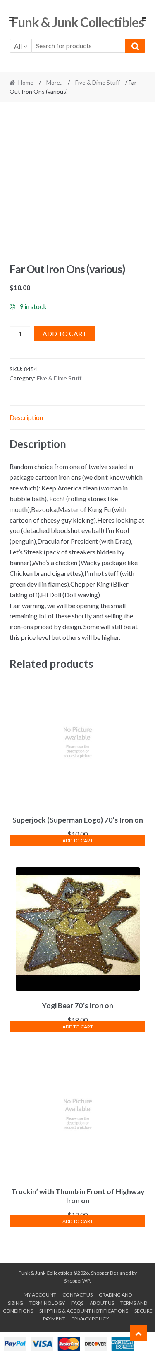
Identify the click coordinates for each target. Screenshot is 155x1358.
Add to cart (65, 333)
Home (25, 82)
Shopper (100, 1273)
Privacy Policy (90, 1319)
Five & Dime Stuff (97, 82)
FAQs (77, 1303)
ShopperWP (77, 1281)
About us (102, 1303)
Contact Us (77, 1295)
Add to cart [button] (77, 840)
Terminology (47, 1303)
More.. (54, 82)
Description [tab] (26, 417)
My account (40, 1295)
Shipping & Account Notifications (83, 1311)
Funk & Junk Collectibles (77, 22)
